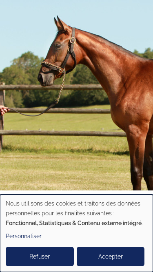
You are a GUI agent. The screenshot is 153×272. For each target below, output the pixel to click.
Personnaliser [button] (24, 236)
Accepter (110, 256)
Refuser (39, 256)
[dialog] (76, 233)
